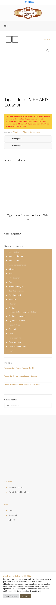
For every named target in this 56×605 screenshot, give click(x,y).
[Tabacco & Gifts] (28, 12)
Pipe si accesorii (15, 295)
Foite (10, 282)
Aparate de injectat (16, 256)
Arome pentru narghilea (17, 265)
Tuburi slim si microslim (18, 347)
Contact (11, 511)
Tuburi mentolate (15, 342)
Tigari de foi (17, 132)
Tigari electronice (15, 325)
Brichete (12, 269)
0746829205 (29, 2)
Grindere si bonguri (16, 287)
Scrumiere (12, 300)
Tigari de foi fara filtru (17, 321)
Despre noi (13, 515)
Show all (47, 39)
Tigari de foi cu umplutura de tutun (24, 312)
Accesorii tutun (14, 252)
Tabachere (12, 304)
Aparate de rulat (15, 261)
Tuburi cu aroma (15, 338)
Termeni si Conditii (16, 487)
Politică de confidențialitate (19, 492)
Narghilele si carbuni (16, 291)
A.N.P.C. (12, 520)
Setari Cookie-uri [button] (11, 596)
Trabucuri (12, 329)
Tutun (11, 351)
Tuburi (11, 334)
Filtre (10, 274)
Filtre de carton (14, 278)
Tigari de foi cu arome (31, 132)
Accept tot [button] (26, 596)
